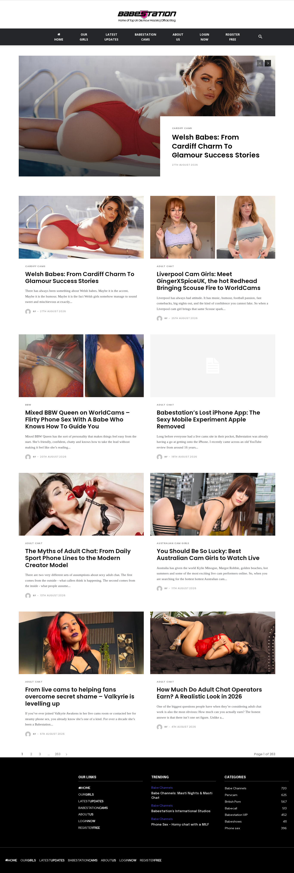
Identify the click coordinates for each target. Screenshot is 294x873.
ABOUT (178, 36)
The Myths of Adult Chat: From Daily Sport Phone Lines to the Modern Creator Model (78, 558)
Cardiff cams (182, 128)
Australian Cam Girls (173, 543)
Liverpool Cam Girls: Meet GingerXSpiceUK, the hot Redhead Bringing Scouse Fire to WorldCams (208, 281)
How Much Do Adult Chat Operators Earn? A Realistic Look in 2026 (209, 693)
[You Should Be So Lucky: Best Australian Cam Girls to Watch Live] (212, 504)
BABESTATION (145, 36)
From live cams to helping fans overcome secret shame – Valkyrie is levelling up (79, 697)
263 (57, 754)
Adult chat (165, 266)
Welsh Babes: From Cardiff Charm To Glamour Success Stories (216, 146)
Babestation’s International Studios (180, 811)
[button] (260, 37)
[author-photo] (28, 312)
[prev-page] (260, 63)
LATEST (111, 36)
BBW (28, 405)
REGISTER (233, 36)
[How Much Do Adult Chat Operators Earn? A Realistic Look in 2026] (212, 643)
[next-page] (268, 63)
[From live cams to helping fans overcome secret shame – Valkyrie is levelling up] (81, 643)
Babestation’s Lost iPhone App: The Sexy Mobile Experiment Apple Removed (208, 420)
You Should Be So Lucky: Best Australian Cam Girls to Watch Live (208, 554)
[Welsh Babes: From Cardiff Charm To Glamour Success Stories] (147, 116)
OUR (84, 36)
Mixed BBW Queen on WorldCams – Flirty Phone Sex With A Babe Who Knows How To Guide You (77, 420)
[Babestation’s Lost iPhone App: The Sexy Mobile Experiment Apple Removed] (212, 365)
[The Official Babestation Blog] (147, 14)
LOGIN (204, 36)
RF (34, 311)
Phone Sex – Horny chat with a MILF (180, 824)
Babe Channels (162, 788)
